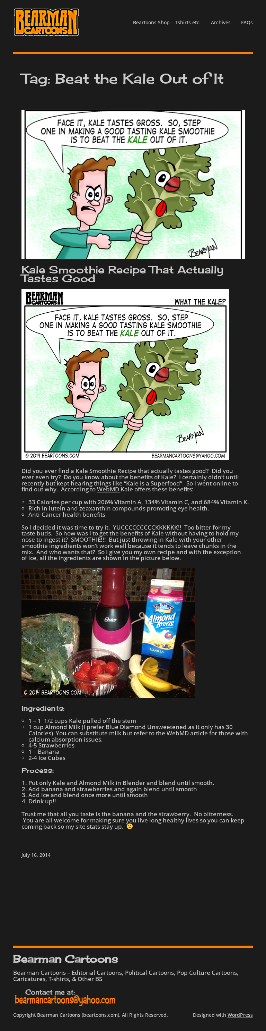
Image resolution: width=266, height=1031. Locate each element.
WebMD (109, 489)
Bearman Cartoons (65, 959)
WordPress (240, 1015)
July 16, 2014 (36, 855)
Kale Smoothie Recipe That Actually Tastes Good (122, 273)
